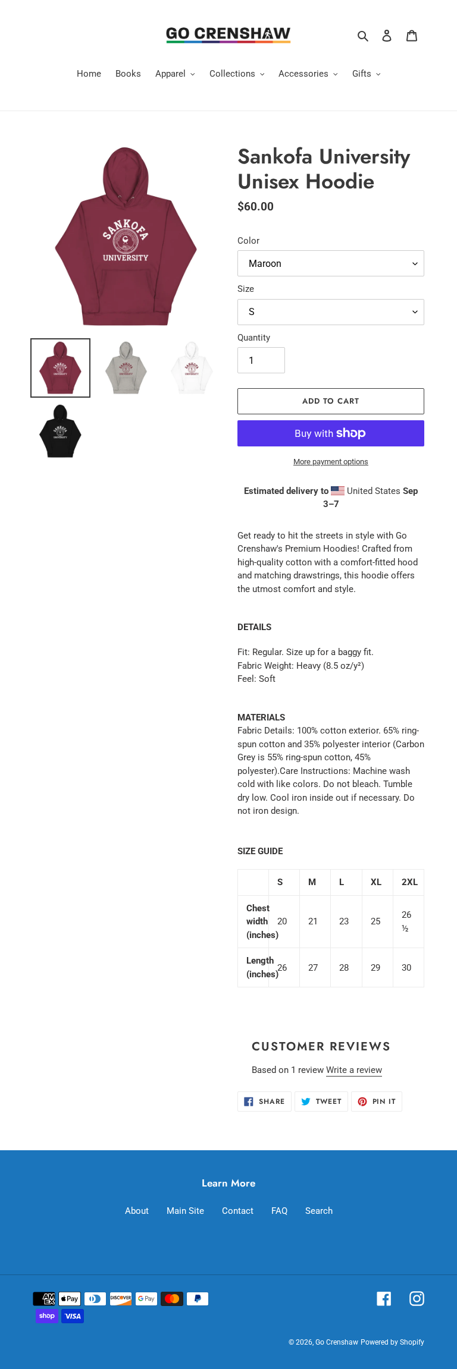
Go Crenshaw (336, 1342)
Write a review (354, 1070)
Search (319, 1211)
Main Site (185, 1211)
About (137, 1211)
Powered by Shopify (392, 1342)
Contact (237, 1211)
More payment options (330, 461)
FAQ (279, 1211)
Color (248, 240)
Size (245, 289)
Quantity (253, 337)
